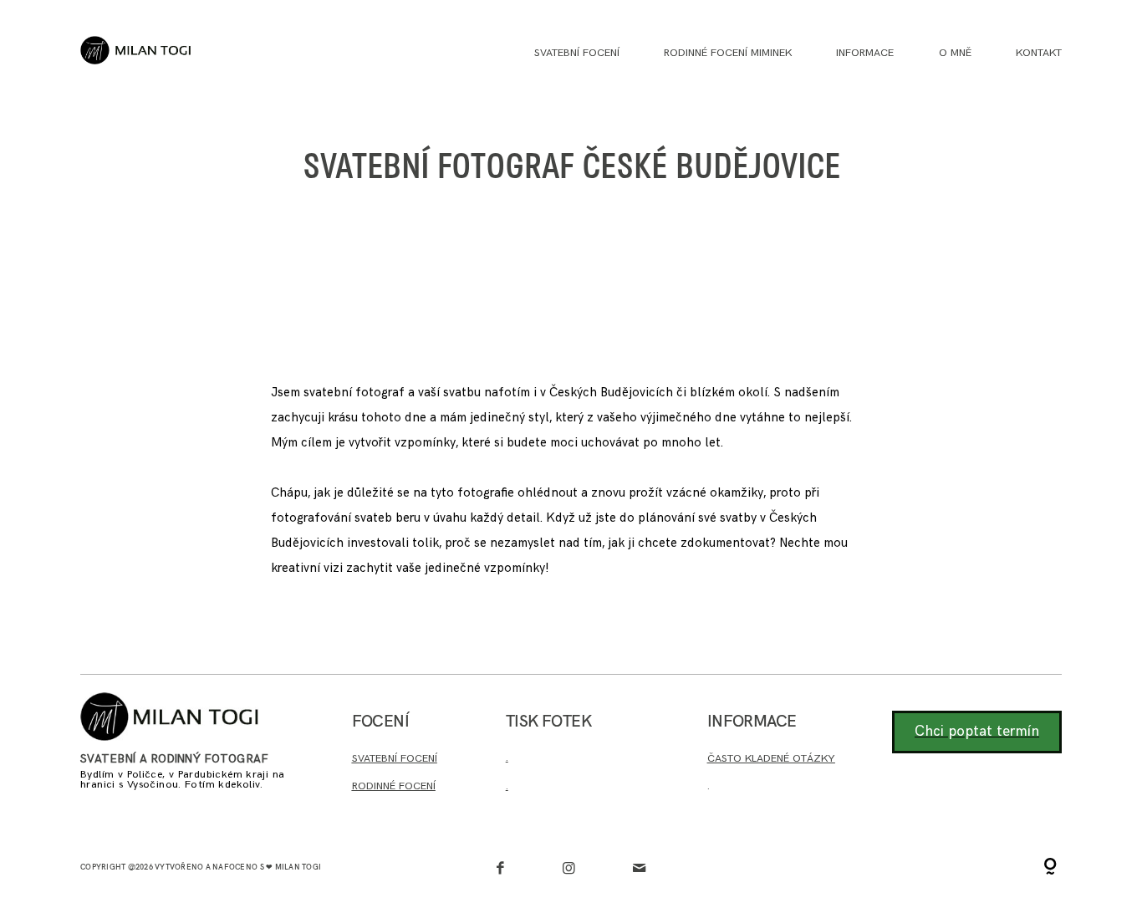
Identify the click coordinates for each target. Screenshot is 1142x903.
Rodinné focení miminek (728, 53)
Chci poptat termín (977, 731)
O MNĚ (955, 53)
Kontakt (1039, 53)
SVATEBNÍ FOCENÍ (394, 758)
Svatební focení (576, 53)
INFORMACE (865, 53)
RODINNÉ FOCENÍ (394, 786)
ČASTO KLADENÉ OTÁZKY (771, 758)
